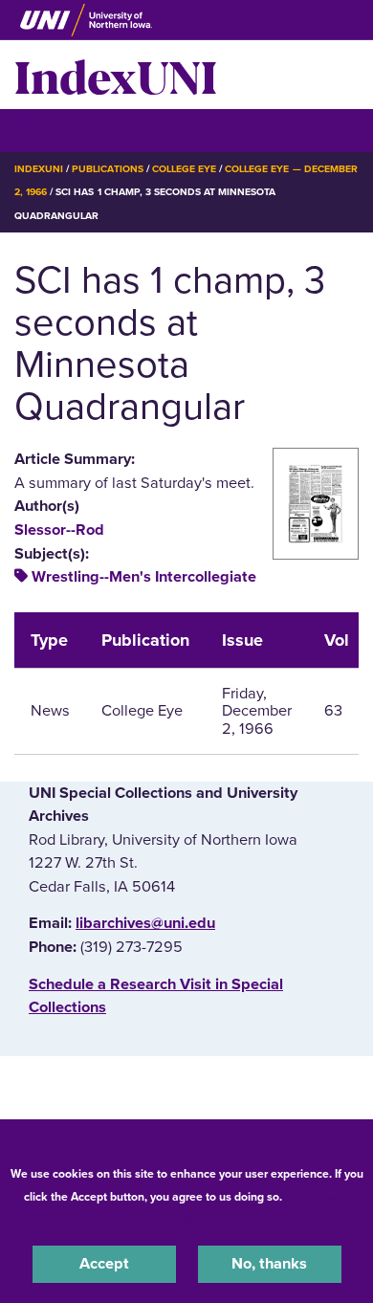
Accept (104, 1263)
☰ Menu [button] (48, 130)
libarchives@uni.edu (145, 923)
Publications (107, 169)
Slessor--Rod (59, 530)
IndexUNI (115, 74)
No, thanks (269, 1263)
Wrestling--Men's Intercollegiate (144, 576)
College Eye (184, 169)
